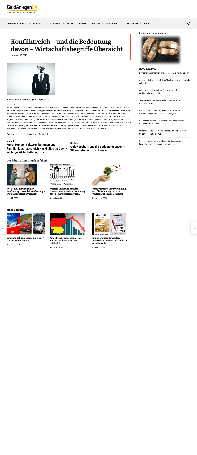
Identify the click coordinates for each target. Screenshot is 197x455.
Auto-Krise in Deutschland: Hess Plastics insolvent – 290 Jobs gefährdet (66, 240)
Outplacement (54, 23)
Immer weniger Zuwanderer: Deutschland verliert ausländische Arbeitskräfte (109, 240)
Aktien (70, 23)
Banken (83, 23)
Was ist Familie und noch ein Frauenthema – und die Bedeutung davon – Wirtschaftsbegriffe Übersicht (67, 192)
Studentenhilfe (130, 23)
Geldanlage (35, 23)
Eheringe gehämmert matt (153, 33)
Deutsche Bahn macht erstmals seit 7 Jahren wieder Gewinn (25, 239)
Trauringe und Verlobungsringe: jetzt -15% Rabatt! (27, 134)
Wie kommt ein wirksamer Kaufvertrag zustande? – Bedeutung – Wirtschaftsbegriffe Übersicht (26, 191)
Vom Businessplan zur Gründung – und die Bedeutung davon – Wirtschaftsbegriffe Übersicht (109, 191)
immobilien (111, 23)
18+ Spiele (149, 23)
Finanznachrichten (16, 23)
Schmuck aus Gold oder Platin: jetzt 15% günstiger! (28, 100)
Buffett (96, 23)
